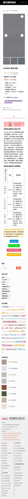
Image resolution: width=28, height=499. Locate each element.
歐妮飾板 (8, 109)
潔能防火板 (16, 338)
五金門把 (16, 319)
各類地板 (4, 293)
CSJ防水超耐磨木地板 (12, 310)
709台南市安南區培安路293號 (9, 437)
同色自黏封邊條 (9, 322)
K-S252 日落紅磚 (12, 387)
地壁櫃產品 (5, 296)
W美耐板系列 (5, 286)
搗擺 (22, 331)
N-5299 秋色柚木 (12, 400)
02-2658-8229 (7, 427)
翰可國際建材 (9, 2)
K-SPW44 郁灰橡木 (12, 362)
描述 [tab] (14, 116)
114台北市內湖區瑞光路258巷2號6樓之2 (11, 433)
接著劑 (19, 331)
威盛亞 (5, 325)
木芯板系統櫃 (12, 335)
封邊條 (16, 325)
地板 (20, 322)
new (7, 313)
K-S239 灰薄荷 (11, 381)
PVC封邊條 (14, 316)
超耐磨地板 (10, 349)
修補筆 (22, 318)
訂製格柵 (17, 342)
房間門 (14, 331)
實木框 (11, 325)
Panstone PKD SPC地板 (16, 313)
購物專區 (4, 298)
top (12, 318)
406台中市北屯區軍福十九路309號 (10, 435)
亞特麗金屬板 (5, 291)
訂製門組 (4, 289)
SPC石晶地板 (7, 318)
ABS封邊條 (5, 307)
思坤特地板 (5, 331)
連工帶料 (18, 349)
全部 (10, 107)
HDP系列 (4, 279)
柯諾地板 (19, 335)
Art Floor (11, 307)
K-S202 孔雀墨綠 (12, 393)
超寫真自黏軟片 (18, 109)
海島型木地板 (9, 338)
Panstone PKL (6, 316)
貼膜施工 (12, 109)
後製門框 (22, 328)
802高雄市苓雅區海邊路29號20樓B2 (11, 439)
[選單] (25, 2)
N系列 (3, 284)
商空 (17, 322)
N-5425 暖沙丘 (11, 406)
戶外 (10, 331)
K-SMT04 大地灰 (12, 374)
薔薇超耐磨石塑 (9, 342)
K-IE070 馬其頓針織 (13, 368)
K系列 (7, 107)
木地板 (6, 335)
